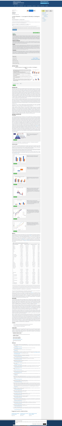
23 (21, 318)
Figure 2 (25, 240)
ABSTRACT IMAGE (44, 12)
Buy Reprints (31, 10)
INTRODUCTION (44, 13)
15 (19, 306)
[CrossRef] (15, 346)
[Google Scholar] (20, 346)
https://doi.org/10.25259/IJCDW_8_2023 (17, 339)
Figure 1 (32, 292)
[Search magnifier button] (48, 3)
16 (35, 295)
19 (39, 315)
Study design (45, 15)
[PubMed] (17, 346)
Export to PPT (15, 163)
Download (14, 85)
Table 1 (30, 235)
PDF (34, 10)
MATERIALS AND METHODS (45, 14)
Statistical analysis (46, 16)
